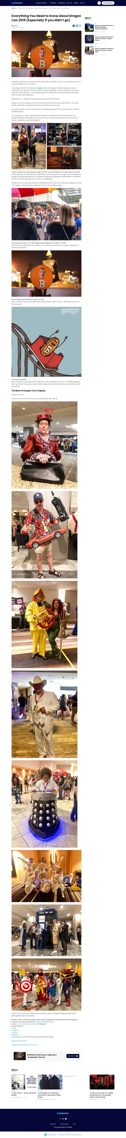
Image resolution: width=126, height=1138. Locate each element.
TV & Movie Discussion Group (27, 1024)
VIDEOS (76, 3)
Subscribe (109, 3)
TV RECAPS (53, 3)
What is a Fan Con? (19, 1041)
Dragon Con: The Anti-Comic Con (25, 1045)
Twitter (14, 1028)
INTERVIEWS (61, 3)
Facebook (15, 1035)
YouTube (14, 1032)
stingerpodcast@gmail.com (44, 1022)
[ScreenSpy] (17, 3)
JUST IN (82, 3)
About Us (53, 1124)
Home (13, 8)
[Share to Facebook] (74, 27)
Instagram (15, 1030)
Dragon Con (41, 88)
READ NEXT (72, 1056)
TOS (74, 1124)
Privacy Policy (64, 1124)
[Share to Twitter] (77, 27)
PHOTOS (69, 3)
